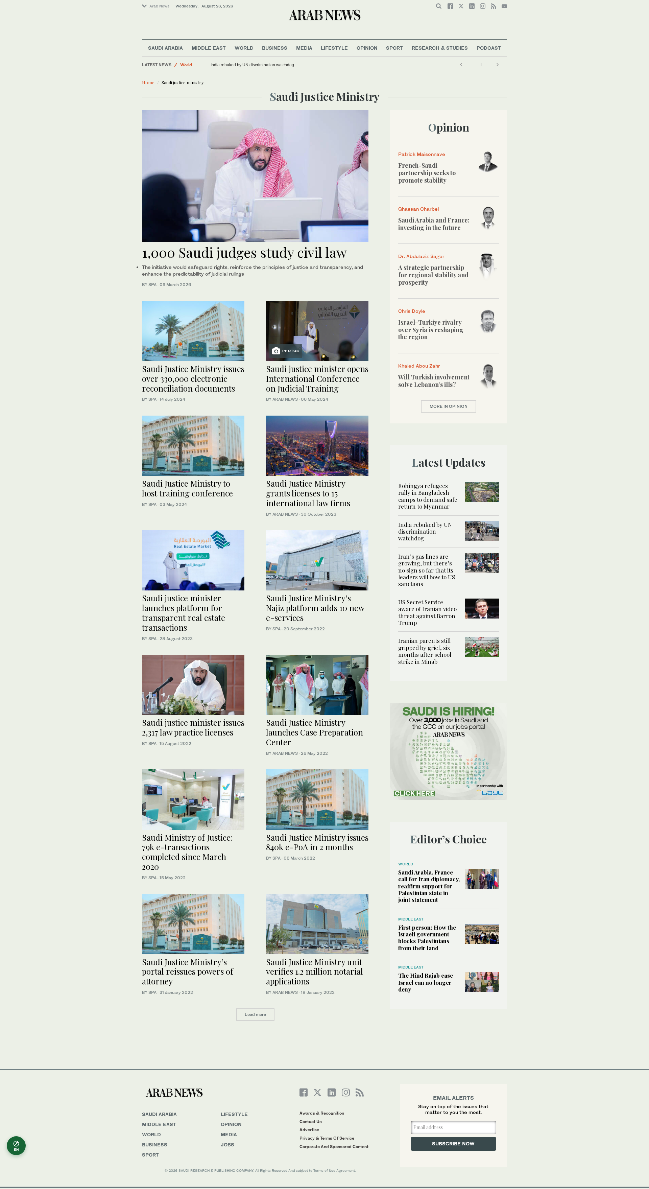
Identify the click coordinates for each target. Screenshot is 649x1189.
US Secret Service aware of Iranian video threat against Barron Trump (427, 612)
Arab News (159, 6)
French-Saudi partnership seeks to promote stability (427, 172)
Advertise (309, 1129)
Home (148, 82)
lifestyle (234, 1114)
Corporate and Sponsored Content (333, 1146)
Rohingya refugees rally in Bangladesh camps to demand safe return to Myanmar (427, 496)
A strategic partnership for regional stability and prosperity (433, 274)
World (244, 48)
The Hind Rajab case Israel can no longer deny (425, 982)
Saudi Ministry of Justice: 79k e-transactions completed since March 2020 (187, 852)
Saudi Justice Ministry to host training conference (187, 488)
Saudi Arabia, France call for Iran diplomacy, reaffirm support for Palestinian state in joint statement (429, 886)
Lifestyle (334, 48)
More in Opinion (448, 406)
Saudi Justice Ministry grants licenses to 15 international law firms (308, 493)
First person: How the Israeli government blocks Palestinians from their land (427, 938)
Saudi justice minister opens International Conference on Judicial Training (317, 378)
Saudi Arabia (165, 48)
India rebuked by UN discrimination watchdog (252, 65)
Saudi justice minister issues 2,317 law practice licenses (193, 727)
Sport (394, 48)
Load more (255, 1014)
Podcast (489, 48)
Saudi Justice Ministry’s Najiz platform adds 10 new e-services (315, 607)
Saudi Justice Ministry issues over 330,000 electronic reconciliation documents (193, 378)
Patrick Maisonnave (421, 154)
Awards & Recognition (321, 1113)
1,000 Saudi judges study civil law (244, 252)
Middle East (209, 48)
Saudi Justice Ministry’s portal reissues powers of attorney (187, 971)
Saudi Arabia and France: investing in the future (434, 224)
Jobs (227, 1144)
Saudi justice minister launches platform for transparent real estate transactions (183, 612)
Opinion (367, 48)
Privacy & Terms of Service (326, 1138)
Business (274, 48)
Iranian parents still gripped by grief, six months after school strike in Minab (424, 651)
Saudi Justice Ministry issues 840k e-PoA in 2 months (317, 842)
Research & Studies (440, 48)
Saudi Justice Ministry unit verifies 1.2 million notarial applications (314, 971)
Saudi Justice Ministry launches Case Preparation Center (314, 732)
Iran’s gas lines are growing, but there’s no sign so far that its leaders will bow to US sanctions (426, 570)
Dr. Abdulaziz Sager (421, 256)
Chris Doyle (411, 311)
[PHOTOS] (317, 330)
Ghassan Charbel (418, 209)
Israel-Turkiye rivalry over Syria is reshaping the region (430, 329)
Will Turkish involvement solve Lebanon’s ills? (434, 381)
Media (304, 48)
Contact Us (310, 1121)
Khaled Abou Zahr (419, 366)
